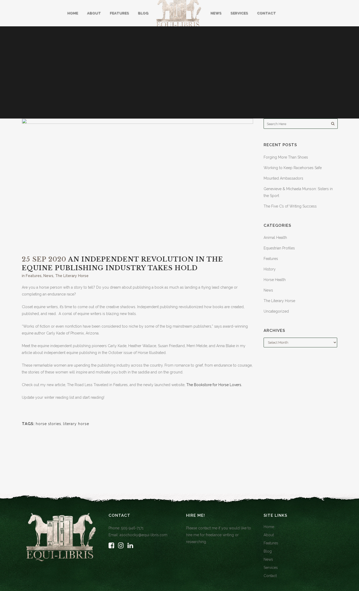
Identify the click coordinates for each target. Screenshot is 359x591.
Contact (270, 576)
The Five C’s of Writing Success (290, 206)
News (48, 276)
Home (269, 527)
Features (34, 276)
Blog (268, 551)
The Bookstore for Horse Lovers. (214, 385)
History (270, 269)
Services (271, 567)
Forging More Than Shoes (286, 157)
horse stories (48, 424)
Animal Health (275, 237)
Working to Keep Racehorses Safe (293, 168)
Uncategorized (276, 311)
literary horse (76, 424)
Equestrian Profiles (279, 248)
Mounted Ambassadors (283, 178)
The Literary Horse (72, 276)
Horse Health (275, 280)
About (269, 535)
